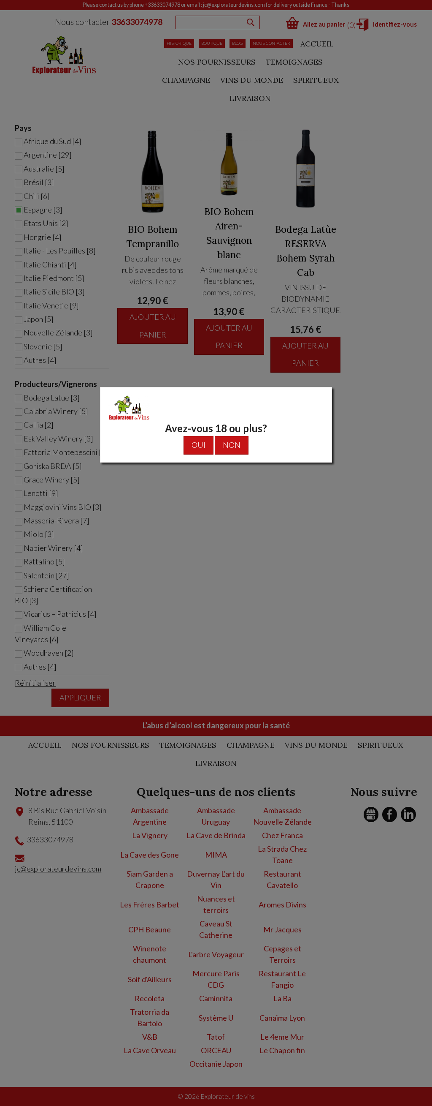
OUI (198, 444)
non (231, 444)
